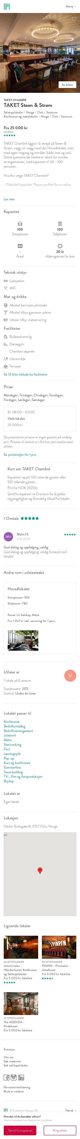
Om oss (8, 1057)
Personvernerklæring (17, 1087)
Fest (7, 749)
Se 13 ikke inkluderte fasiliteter (25, 374)
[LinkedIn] (21, 1079)
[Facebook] (6, 1079)
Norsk (69, 1110)
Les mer (9, 199)
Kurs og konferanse (17, 762)
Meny (69, 6)
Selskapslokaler (13, 112)
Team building (13, 772)
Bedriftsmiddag (14, 726)
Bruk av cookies (14, 1091)
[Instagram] (13, 1079)
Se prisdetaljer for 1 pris (20, 455)
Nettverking (12, 744)
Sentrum (51, 112)
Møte (8, 739)
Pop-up (9, 758)
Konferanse (12, 721)
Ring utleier (60, 1130)
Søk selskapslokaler (16, 1065)
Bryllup (9, 781)
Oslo (40, 112)
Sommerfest (12, 767)
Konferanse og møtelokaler (21, 116)
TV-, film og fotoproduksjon (23, 776)
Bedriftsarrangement (18, 730)
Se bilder (67, 84)
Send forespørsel (20, 1130)
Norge (30, 112)
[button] (40, 871)
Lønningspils (12, 753)
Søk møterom (12, 1061)
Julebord (10, 735)
